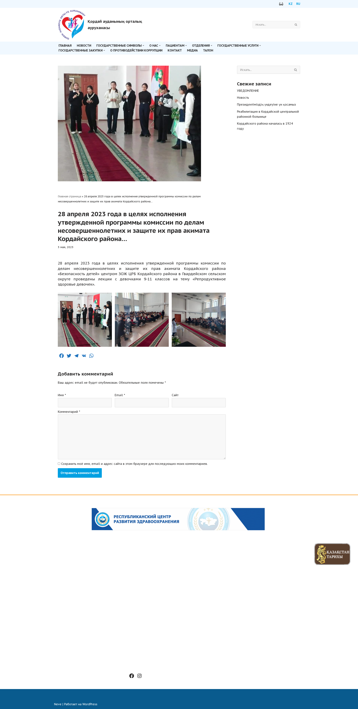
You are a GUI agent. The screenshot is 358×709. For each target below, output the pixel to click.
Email (120, 395)
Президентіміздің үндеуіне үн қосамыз (266, 104)
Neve (58, 704)
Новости (84, 45)
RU (298, 4)
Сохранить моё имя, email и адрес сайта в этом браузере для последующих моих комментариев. (134, 464)
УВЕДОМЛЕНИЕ (248, 91)
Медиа (192, 50)
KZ (291, 4)
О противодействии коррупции (136, 50)
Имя (62, 395)
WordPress (89, 704)
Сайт (175, 395)
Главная (65, 45)
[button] (143, 45)
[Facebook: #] (131, 676)
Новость (243, 97)
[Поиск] (296, 24)
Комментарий (69, 412)
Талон (208, 50)
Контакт (175, 50)
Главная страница (69, 196)
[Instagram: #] (139, 676)
